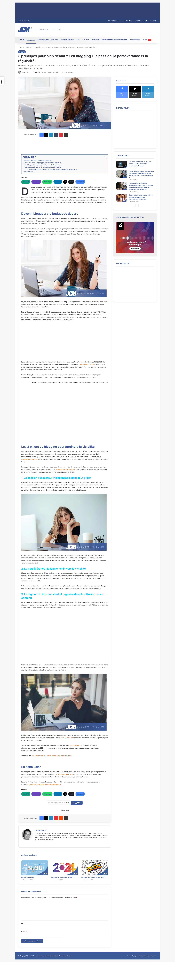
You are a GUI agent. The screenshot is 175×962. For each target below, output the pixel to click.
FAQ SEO (85, 40)
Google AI (80, 182)
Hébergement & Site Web (48, 40)
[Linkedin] (51, 135)
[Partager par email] (66, 135)
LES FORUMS (126, 21)
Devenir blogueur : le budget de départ (38, 160)
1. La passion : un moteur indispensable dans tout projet (45, 165)
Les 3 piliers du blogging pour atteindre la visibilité (42, 163)
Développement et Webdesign (114, 40)
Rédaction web (67, 40)
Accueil (21, 47)
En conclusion (29, 172)
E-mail (24, 932)
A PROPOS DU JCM (114, 21)
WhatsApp (47, 182)
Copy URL (76, 803)
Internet (28, 47)
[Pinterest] (61, 135)
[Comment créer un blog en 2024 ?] (64, 867)
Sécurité (95, 40)
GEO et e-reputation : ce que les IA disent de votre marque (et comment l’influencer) (140, 164)
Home (129, 956)
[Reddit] (61, 818)
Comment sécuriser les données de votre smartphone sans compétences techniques (141, 197)
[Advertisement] (111, 29)
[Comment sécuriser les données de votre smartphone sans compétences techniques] (121, 198)
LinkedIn (58, 182)
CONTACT (153, 21)
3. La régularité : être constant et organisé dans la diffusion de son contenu (52, 169)
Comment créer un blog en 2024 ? (63, 877)
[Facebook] (41, 135)
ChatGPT (26, 182)
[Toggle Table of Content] (103, 157)
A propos (135, 956)
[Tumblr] (56, 135)
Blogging (31, 40)
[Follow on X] (30, 72)
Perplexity (36, 182)
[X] (46, 135)
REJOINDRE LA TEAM (141, 21)
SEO (78, 40)
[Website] (36, 843)
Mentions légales (144, 956)
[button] (2, 81)
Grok (71, 182)
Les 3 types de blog (28, 877)
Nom (23, 923)
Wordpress (135, 40)
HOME (22, 40)
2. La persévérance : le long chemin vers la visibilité (44, 167)
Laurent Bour (25, 72)
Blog (147, 40)
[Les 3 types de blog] (34, 867)
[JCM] (39, 29)
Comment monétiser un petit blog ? (93, 877)
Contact (153, 956)
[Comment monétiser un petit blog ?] (94, 867)
